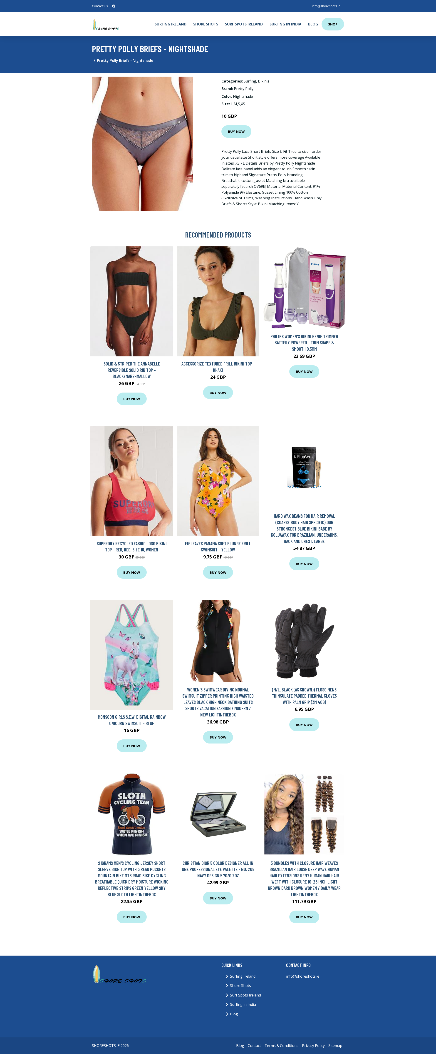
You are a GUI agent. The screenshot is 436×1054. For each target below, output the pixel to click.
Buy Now (236, 131)
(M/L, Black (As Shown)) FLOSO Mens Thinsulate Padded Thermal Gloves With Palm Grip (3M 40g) (304, 696)
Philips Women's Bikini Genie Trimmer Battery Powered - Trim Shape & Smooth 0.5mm (304, 342)
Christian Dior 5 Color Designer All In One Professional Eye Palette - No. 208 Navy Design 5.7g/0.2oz (218, 869)
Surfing (250, 81)
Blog (313, 24)
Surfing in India (285, 24)
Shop (332, 24)
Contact (254, 1045)
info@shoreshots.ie (326, 6)
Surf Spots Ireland (244, 24)
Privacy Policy (313, 1045)
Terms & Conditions (281, 1045)
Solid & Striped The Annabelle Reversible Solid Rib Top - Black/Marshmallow (132, 370)
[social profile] (113, 6)
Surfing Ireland (170, 24)
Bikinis (263, 81)
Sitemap (335, 1045)
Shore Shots (205, 24)
